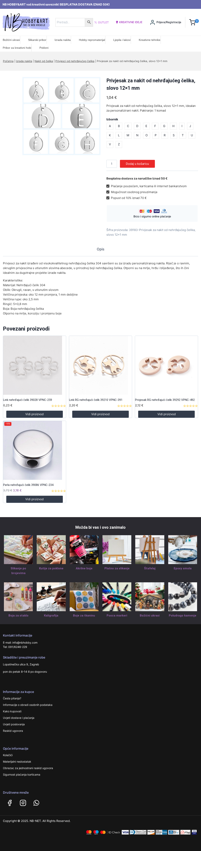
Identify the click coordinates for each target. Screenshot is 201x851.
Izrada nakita (63, 39)
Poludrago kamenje (182, 615)
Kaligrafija (51, 615)
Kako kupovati (12, 711)
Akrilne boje (84, 568)
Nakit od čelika (44, 61)
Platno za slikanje (117, 568)
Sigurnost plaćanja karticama (21, 774)
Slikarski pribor (37, 39)
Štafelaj (149, 568)
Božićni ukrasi (11, 39)
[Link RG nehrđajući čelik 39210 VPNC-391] (100, 365)
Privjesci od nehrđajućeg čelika (74, 61)
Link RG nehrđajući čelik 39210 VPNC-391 (95, 400)
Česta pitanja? (12, 698)
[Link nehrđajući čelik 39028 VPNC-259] (34, 365)
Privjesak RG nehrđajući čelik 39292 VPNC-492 (165, 400)
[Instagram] (23, 803)
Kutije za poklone (51, 568)
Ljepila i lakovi (122, 39)
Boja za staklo (18, 615)
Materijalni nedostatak (17, 761)
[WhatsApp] (36, 803)
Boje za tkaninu (84, 615)
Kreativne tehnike (149, 39)
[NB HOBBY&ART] (26, 22)
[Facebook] (9, 803)
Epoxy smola (183, 568)
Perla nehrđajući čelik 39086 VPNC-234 (28, 485)
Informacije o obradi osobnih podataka (27, 704)
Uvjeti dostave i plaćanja (18, 717)
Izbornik (112, 119)
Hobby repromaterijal (92, 39)
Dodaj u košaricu (137, 164)
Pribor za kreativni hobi (17, 47)
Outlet (103, 22)
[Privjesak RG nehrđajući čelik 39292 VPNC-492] (166, 365)
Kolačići (8, 755)
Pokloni (43, 47)
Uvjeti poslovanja (14, 724)
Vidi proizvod (34, 414)
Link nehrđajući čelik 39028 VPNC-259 (27, 400)
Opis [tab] (100, 249)
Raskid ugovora (13, 730)
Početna (8, 61)
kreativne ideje (130, 22)
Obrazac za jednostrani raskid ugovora (28, 768)
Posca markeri (117, 615)
